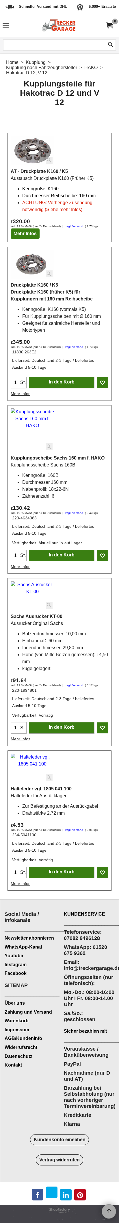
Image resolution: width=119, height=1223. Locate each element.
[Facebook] (37, 1194)
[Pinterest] (80, 1194)
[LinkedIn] (66, 1194)
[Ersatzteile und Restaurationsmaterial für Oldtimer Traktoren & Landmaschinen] (58, 25)
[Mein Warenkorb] (109, 25)
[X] (51, 1192)
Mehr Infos (25, 233)
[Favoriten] (102, 382)
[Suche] (110, 45)
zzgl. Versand (74, 226)
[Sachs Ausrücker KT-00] (32, 595)
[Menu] (6, 26)
